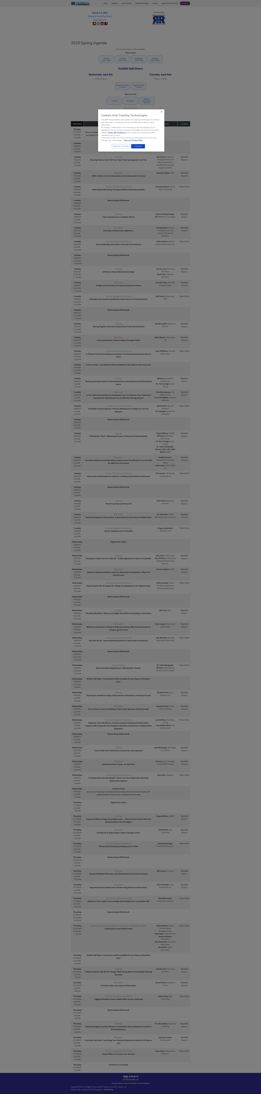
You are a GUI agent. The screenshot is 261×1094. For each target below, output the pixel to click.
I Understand (138, 146)
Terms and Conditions (117, 132)
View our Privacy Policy (133, 140)
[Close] (161, 112)
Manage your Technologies (121, 146)
